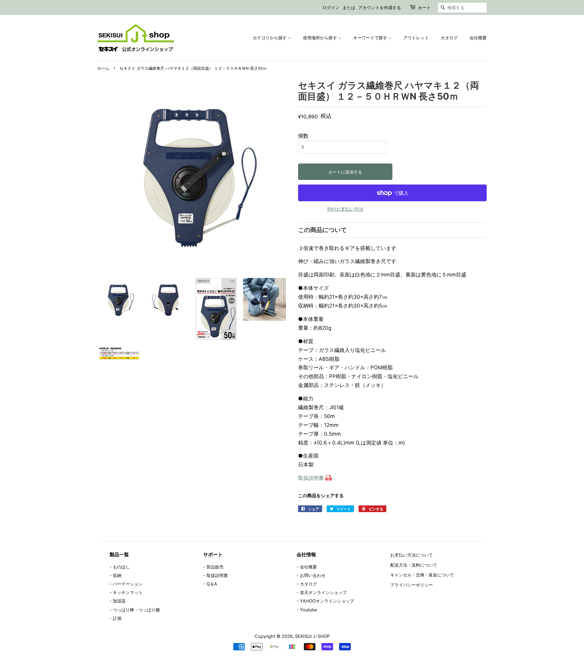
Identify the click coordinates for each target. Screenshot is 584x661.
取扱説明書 (311, 478)
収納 (117, 575)
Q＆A (212, 583)
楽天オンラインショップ (323, 592)
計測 (117, 618)
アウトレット (416, 37)
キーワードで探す (370, 37)
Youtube (308, 609)
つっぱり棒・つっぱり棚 (136, 609)
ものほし (121, 566)
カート (424, 7)
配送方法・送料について (413, 565)
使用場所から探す (320, 37)
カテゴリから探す (270, 37)
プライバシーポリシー (411, 584)
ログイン (330, 7)
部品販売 (215, 566)
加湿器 (119, 600)
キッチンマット (128, 592)
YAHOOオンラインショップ (327, 600)
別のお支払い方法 (345, 209)
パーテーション (128, 583)
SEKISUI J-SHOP (312, 636)
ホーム (103, 68)
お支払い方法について (411, 554)
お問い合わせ (312, 575)
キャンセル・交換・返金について (422, 574)
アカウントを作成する (379, 7)
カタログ (449, 37)
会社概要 (478, 37)
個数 (303, 136)
